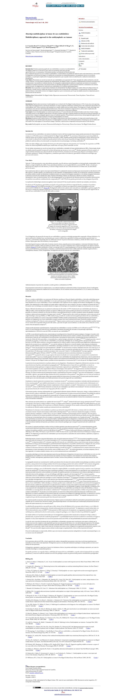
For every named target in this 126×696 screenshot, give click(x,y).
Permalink (83, 69)
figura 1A (34, 186)
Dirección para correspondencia (34, 56)
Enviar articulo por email (87, 53)
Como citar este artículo (87, 46)
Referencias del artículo (87, 43)
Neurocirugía (31, 18)
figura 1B (46, 188)
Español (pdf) (84, 38)
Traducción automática (87, 51)
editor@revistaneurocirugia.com (63, 694)
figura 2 (33, 247)
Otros (82, 64)
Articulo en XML (85, 41)
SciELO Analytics (85, 33)
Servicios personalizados (88, 22)
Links (32, 563)
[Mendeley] (80, 64)
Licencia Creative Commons (86, 688)
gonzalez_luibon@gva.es (36, 673)
